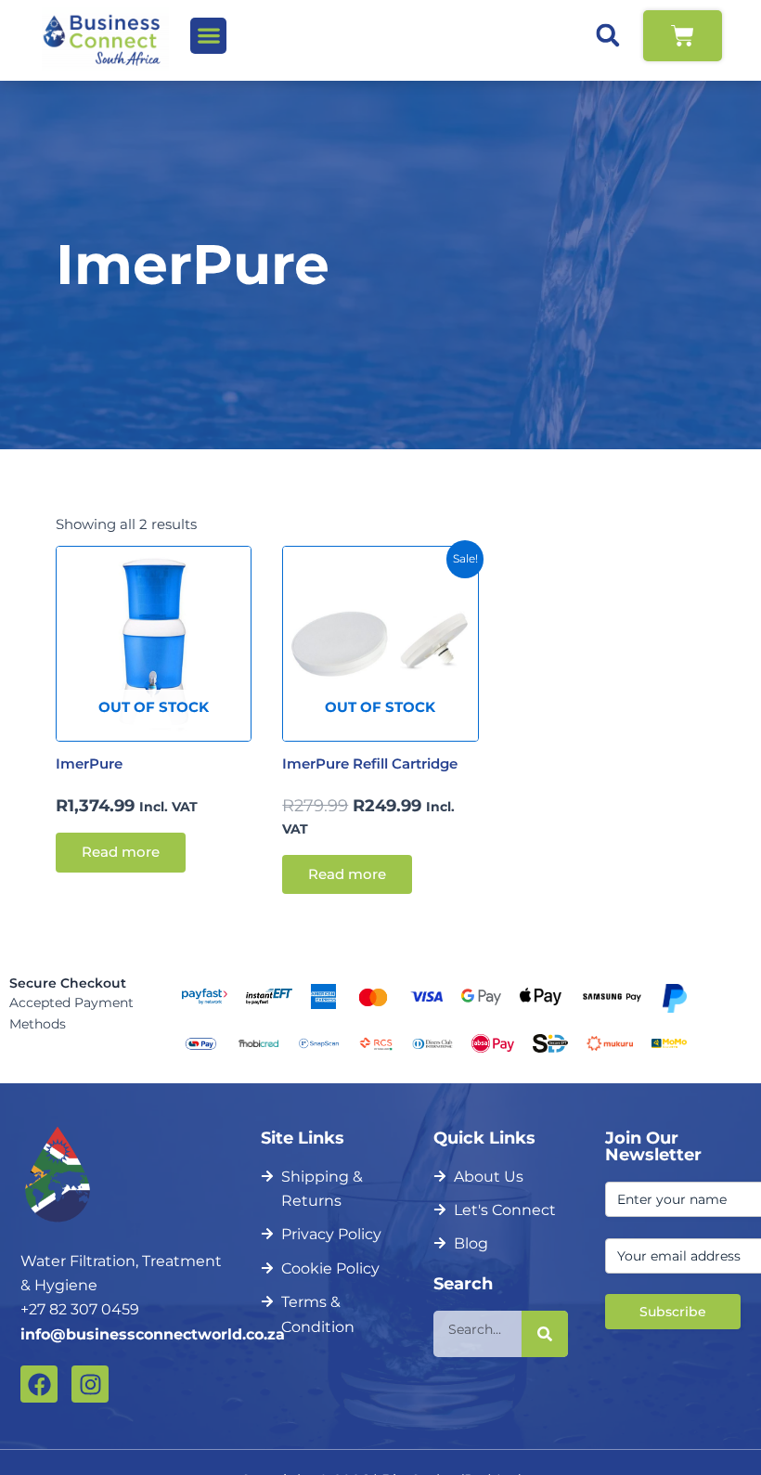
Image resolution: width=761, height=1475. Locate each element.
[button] (208, 36)
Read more (121, 852)
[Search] (545, 1334)
